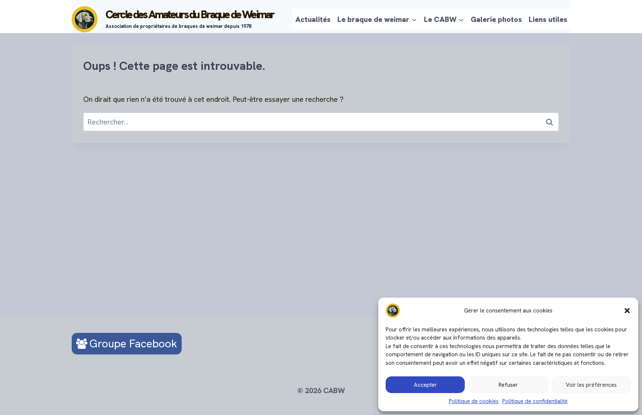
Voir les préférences (591, 385)
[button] (627, 310)
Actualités (313, 19)
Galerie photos (496, 19)
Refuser (508, 385)
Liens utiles (548, 19)
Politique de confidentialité (535, 401)
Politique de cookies (474, 401)
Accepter (425, 385)
